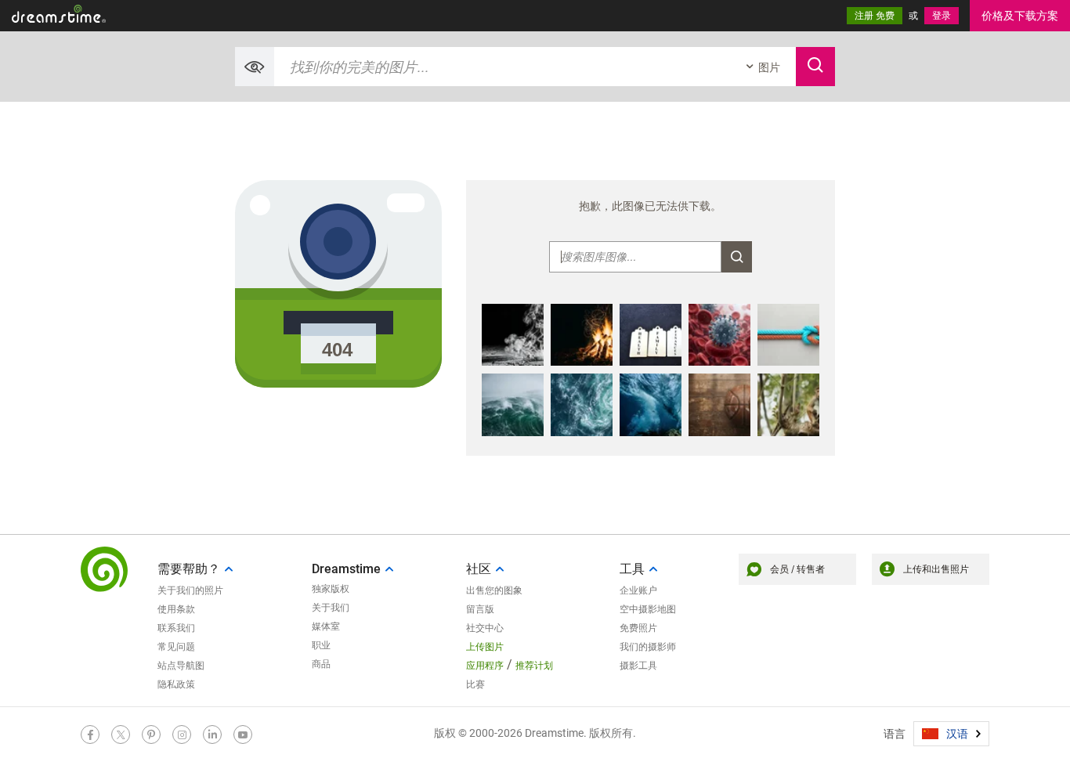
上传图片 (485, 646)
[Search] (815, 66)
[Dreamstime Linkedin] (212, 734)
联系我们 (176, 628)
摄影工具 (638, 665)
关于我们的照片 (190, 590)
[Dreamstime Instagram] (181, 734)
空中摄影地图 (648, 609)
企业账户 (638, 590)
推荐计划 (534, 665)
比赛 (475, 684)
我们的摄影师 (648, 646)
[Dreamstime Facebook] (90, 734)
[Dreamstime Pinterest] (151, 734)
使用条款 (176, 609)
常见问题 (176, 646)
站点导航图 (180, 665)
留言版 (480, 609)
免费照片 (638, 628)
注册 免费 (875, 15)
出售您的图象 (494, 590)
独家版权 (330, 588)
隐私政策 (176, 684)
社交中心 (485, 628)
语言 (895, 733)
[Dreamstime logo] (104, 569)
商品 (321, 664)
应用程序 (485, 665)
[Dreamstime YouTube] (242, 734)
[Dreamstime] (59, 14)
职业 (321, 645)
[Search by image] (254, 66)
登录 (941, 15)
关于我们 (330, 607)
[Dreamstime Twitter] (120, 734)
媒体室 (326, 626)
